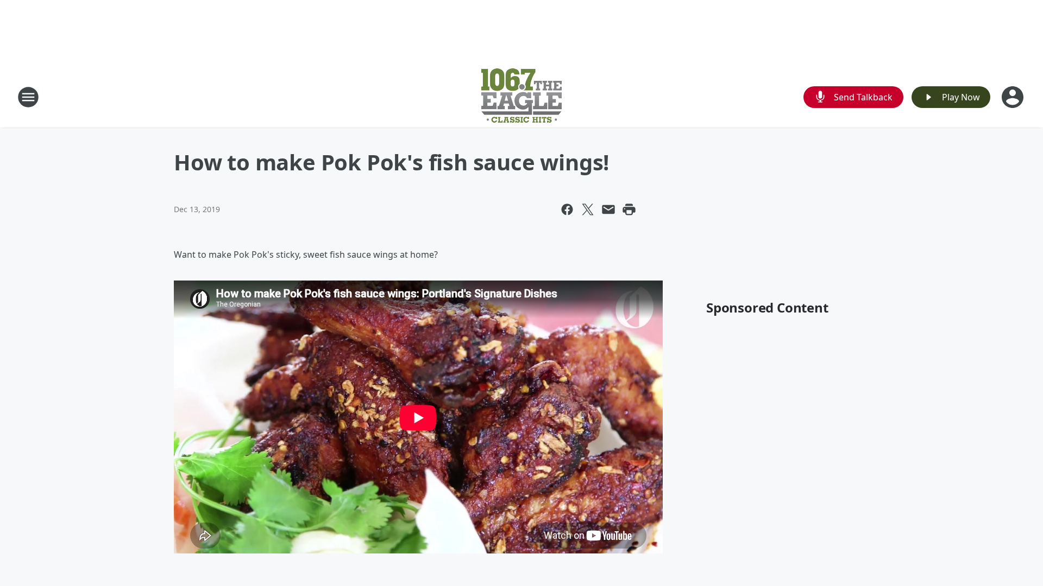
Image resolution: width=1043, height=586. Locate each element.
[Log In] (1014, 97)
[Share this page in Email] (608, 209)
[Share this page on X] (587, 209)
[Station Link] (521, 96)
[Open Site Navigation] (28, 97)
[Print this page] (629, 209)
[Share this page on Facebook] (567, 209)
